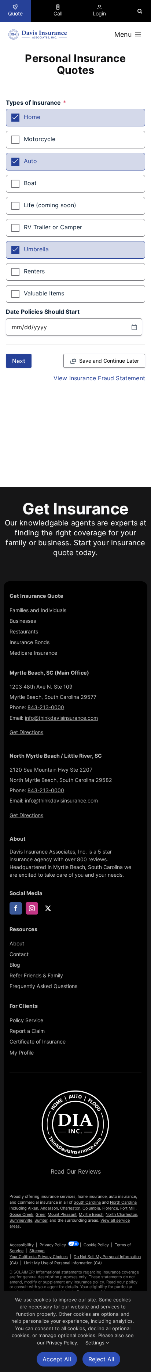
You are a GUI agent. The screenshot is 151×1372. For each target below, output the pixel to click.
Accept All (57, 1359)
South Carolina (87, 1202)
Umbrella (36, 249)
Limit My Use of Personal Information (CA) (63, 1262)
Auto (30, 161)
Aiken (33, 1208)
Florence (110, 1208)
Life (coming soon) (50, 205)
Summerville (21, 1220)
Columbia (91, 1208)
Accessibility (22, 1244)
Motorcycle (39, 139)
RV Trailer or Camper (53, 227)
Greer (40, 1214)
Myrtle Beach (91, 1214)
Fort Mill (128, 1208)
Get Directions (26, 732)
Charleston (70, 1208)
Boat (30, 183)
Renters (34, 271)
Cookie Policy (96, 1244)
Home (32, 117)
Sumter (40, 1220)
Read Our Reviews (76, 1171)
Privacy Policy (53, 1244)
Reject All (101, 1359)
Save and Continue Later (109, 361)
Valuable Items (44, 293)
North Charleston (121, 1214)
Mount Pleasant (62, 1214)
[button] (140, 11)
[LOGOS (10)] (75, 1090)
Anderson (49, 1208)
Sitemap (37, 1250)
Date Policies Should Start (43, 312)
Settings (95, 1343)
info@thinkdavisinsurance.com (61, 718)
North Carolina (123, 1202)
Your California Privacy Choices (39, 1256)
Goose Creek (21, 1214)
